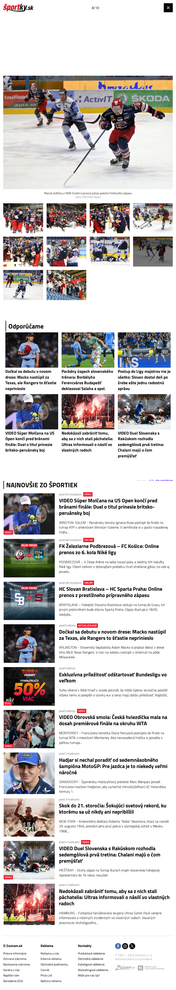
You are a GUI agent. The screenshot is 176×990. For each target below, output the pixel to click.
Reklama (47, 945)
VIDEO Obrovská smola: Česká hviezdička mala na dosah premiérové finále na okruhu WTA (113, 720)
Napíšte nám (11, 975)
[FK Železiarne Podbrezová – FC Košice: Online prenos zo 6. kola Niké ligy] (29, 558)
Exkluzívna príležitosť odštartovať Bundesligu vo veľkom (113, 677)
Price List (46, 975)
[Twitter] (132, 946)
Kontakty (84, 945)
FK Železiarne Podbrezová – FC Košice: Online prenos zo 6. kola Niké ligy (109, 549)
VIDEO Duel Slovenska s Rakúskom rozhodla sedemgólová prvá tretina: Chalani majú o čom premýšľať (109, 854)
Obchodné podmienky (54, 964)
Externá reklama (51, 958)
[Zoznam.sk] (126, 969)
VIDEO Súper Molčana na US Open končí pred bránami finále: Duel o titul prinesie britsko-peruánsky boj (108, 506)
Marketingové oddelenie (93, 970)
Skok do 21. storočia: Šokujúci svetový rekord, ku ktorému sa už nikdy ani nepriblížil (112, 808)
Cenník (45, 970)
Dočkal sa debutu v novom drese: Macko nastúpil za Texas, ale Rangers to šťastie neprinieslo (112, 635)
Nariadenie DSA (13, 981)
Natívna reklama (51, 981)
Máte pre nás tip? (89, 975)
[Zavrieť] (168, 7)
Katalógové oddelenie (91, 964)
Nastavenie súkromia (16, 964)
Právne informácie (14, 953)
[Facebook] (118, 946)
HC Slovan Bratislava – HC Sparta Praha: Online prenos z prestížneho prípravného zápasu (110, 592)
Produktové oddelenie (91, 953)
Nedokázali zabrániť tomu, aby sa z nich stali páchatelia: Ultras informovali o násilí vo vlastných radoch (114, 897)
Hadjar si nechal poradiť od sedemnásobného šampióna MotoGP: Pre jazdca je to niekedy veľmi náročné (113, 766)
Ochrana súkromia (14, 958)
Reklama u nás (50, 953)
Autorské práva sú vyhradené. (134, 959)
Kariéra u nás (11, 970)
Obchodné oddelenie (90, 958)
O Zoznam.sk (12, 945)
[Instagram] (125, 946)
